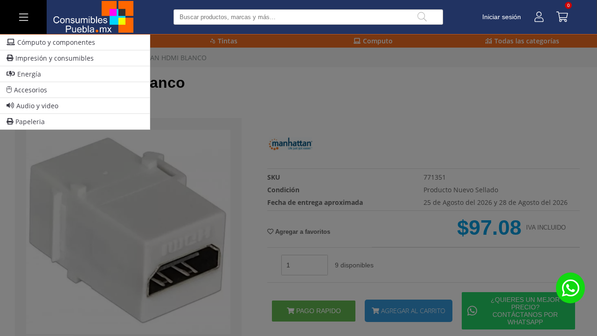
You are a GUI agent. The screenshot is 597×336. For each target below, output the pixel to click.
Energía (29, 74)
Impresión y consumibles (54, 58)
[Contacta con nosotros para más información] (570, 288)
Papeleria (30, 121)
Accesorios (30, 89)
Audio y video (37, 105)
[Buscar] (422, 17)
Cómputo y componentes (56, 42)
